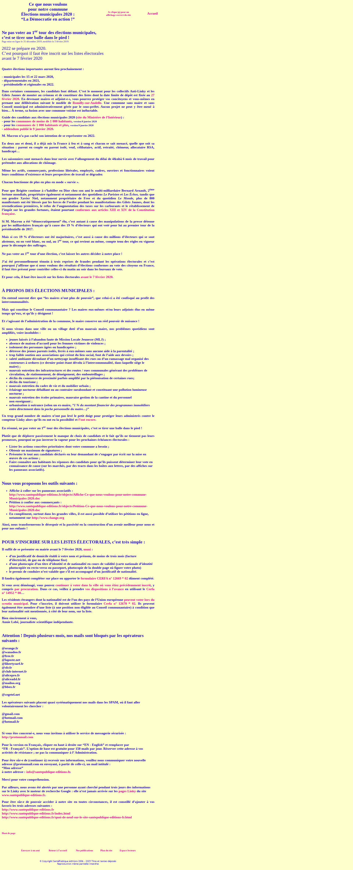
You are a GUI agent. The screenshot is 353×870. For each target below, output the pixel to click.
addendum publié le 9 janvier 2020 (28, 129)
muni (87, 549)
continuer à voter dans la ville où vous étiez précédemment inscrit (103, 585)
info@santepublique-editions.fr (48, 772)
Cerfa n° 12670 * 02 (119, 603)
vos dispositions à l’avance (104, 589)
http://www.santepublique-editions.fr (28, 809)
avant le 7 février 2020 (97, 277)
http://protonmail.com (17, 737)
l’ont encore (87, 419)
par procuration (26, 589)
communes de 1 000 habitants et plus (42, 125)
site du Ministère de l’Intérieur (99, 117)
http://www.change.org (48, 517)
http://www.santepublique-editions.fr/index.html (36, 813)
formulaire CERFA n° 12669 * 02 (104, 578)
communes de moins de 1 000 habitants (44, 121)
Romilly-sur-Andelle (87, 103)
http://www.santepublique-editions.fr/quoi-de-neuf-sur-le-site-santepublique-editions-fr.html (67, 817)
